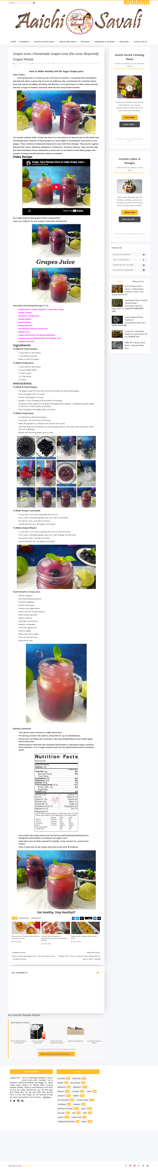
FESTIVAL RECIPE (82, 1100)
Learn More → (130, 124)
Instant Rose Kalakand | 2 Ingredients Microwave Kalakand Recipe (54, 938)
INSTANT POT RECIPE (65, 1109)
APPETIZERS (76, 1078)
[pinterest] (134, 2)
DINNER (76, 1096)
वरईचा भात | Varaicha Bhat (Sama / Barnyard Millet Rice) (135, 345)
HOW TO (16, 66)
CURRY (89, 1091)
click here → (47, 1097)
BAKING (60, 1083)
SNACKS (60, 1117)
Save (89, 918)
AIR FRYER (61, 1078)
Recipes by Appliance (44, 42)
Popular (120, 281)
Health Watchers (67, 42)
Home (13, 42)
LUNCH (83, 1109)
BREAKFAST (68, 63)
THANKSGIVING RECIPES (66, 1121)
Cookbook (24, 42)
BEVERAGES (58, 63)
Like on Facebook (121, 260)
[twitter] (143, 2)
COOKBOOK (77, 63)
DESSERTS (61, 1096)
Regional (85, 42)
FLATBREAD (62, 1104)
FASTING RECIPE (63, 1100)
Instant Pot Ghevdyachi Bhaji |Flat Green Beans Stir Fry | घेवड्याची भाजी (136, 334)
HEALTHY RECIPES (92, 63)
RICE (73, 1113)
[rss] (139, 2)
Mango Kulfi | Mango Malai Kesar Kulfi (84, 937)
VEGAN (84, 1121)
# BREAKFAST (36, 918)
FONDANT (76, 1104)
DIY (84, 63)
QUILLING (61, 1113)
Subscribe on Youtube (123, 265)
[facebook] (126, 2)
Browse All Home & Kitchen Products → (56, 1054)
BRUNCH (61, 1091)
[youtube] (147, 2)
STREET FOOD (76, 1117)
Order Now (129, 212)
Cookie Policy (140, 42)
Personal (124, 42)
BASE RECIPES (75, 1083)
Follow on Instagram (123, 270)
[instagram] (130, 2)
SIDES (85, 1113)
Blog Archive (139, 281)
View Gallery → (129, 219)
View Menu (129, 117)
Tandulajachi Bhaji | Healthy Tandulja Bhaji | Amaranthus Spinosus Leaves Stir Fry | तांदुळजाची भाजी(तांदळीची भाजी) (130, 306)
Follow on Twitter (121, 254)
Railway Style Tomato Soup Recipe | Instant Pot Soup (26, 937)
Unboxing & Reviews (105, 42)
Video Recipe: (23, 157)
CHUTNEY (75, 1091)
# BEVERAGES (24, 918)
